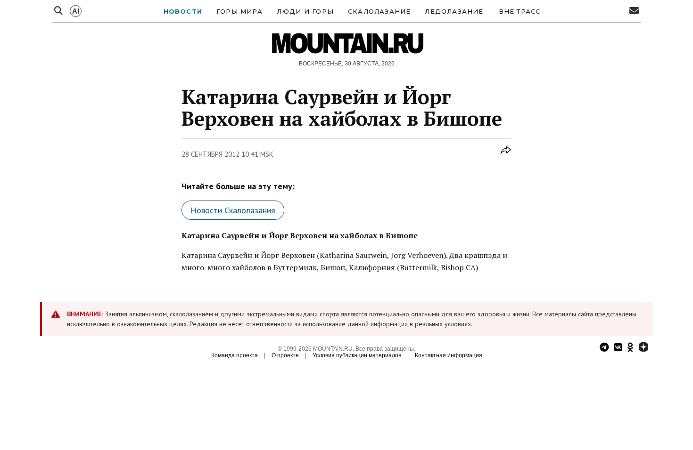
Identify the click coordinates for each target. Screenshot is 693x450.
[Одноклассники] (630, 348)
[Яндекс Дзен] (643, 348)
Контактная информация (448, 355)
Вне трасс (520, 11)
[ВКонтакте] (618, 348)
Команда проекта (234, 355)
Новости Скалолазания (232, 210)
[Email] (634, 11)
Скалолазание (379, 11)
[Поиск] (58, 11)
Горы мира (239, 11)
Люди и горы (305, 11)
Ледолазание (454, 11)
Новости (183, 11)
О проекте (285, 355)
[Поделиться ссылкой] (506, 155)
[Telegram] (604, 348)
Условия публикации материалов (357, 355)
